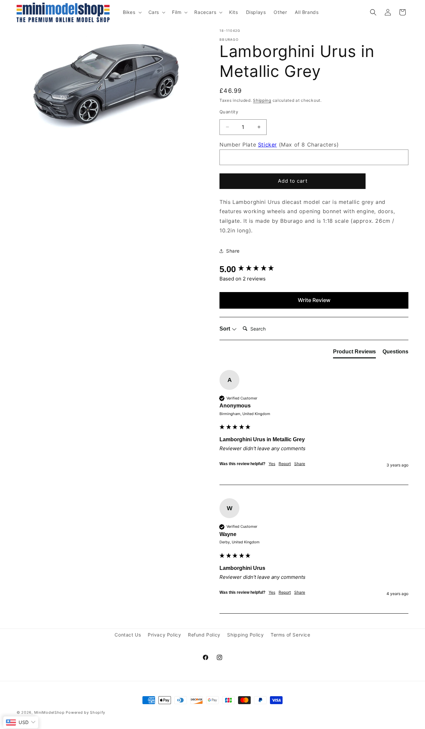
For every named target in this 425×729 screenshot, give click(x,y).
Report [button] (285, 463)
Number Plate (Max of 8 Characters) (279, 144)
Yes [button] (272, 463)
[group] (313, 269)
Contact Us (128, 635)
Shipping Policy (245, 635)
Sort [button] (225, 329)
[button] (131, 12)
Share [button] (233, 251)
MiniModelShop (49, 712)
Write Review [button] (314, 300)
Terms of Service (290, 635)
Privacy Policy (164, 635)
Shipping (262, 100)
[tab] (354, 353)
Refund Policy (204, 635)
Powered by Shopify (85, 712)
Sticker (267, 144)
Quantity (228, 111)
